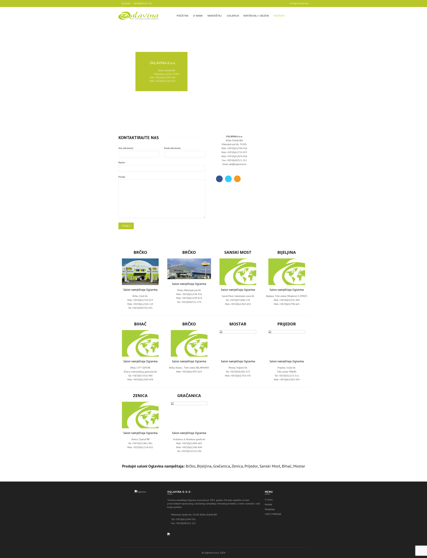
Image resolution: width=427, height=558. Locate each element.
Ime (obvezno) (125, 148)
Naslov (121, 162)
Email (237, 178)
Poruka (121, 176)
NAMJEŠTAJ (214, 15)
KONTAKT (279, 15)
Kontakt (268, 504)
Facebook (219, 178)
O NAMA (198, 15)
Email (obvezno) (172, 148)
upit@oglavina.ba (299, 3)
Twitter (228, 178)
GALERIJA (233, 15)
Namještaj (270, 509)
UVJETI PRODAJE (273, 514)
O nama (269, 499)
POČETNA (182, 15)
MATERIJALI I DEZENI (256, 15)
